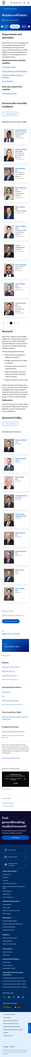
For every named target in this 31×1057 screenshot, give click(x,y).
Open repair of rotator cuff (9, 675)
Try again (15, 783)
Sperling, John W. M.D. (20, 533)
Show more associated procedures (11, 704)
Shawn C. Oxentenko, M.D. (20, 246)
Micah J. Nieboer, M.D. (20, 208)
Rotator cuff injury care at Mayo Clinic (12, 615)
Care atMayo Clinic (25, 26)
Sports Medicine (7, 81)
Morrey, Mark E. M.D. (19, 478)
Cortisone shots (6, 692)
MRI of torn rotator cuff (8, 671)
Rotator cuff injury (14, 15)
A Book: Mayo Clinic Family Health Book (13, 731)
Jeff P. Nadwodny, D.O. (20, 169)
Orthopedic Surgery (9, 67)
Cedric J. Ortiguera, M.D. (20, 227)
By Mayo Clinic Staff (7, 611)
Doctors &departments (15, 26)
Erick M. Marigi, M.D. (21, 130)
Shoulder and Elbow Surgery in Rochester (12, 76)
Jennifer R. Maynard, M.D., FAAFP (21, 150)
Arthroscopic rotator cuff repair (10, 667)
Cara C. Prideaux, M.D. (20, 285)
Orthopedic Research (9, 93)
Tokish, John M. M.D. (19, 571)
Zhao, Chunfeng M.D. (19, 589)
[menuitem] (15, 26)
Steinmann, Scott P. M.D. (20, 552)
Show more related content (9, 679)
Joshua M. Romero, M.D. (20, 304)
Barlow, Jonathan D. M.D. (21, 441)
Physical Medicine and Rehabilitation (14, 71)
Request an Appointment (11, 20)
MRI (3, 696)
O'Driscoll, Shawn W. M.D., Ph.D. (21, 496)
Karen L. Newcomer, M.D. (21, 188)
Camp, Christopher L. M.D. (20, 459)
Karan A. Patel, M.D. (20, 264)
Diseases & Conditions (10, 9)
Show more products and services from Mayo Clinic (13, 736)
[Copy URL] (24, 779)
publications (14, 404)
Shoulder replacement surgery (10, 700)
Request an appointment (11, 621)
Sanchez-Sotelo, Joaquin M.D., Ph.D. (20, 515)
